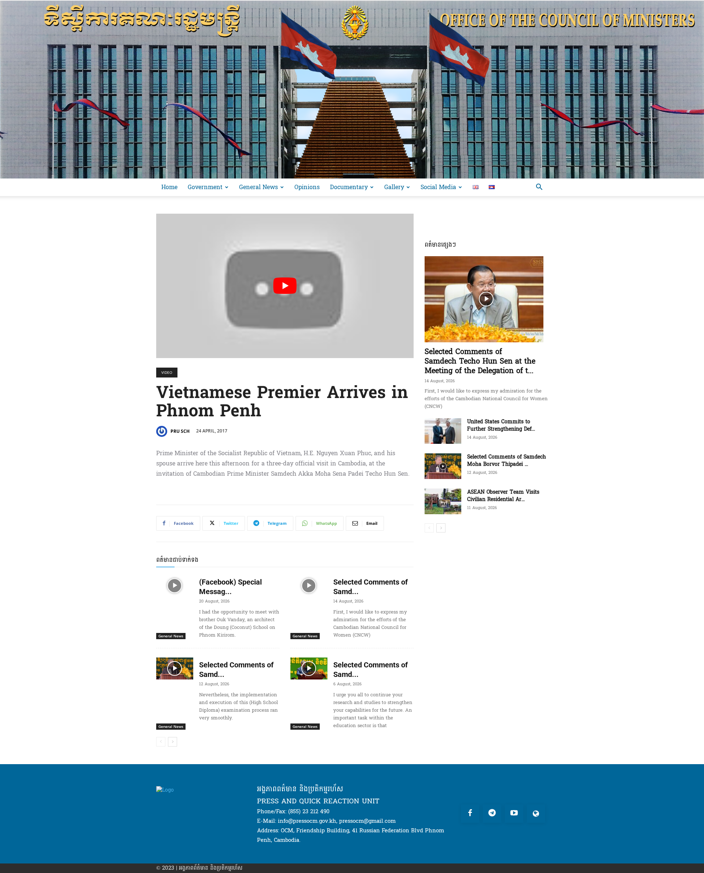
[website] (536, 813)
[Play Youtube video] (285, 286)
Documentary (349, 187)
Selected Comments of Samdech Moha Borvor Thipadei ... (506, 460)
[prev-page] (160, 742)
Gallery (394, 187)
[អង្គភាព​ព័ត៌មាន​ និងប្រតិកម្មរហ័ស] (352, 89)
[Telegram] (492, 813)
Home (169, 187)
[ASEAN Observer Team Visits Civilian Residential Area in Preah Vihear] (443, 501)
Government (205, 187)
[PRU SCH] (162, 431)
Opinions (307, 187)
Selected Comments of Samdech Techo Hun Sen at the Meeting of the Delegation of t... (480, 361)
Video (166, 372)
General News (258, 187)
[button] (539, 187)
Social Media (438, 187)
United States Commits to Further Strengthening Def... (501, 425)
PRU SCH (180, 431)
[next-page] (172, 742)
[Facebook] (470, 813)
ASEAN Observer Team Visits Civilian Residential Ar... (503, 495)
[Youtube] (514, 813)
